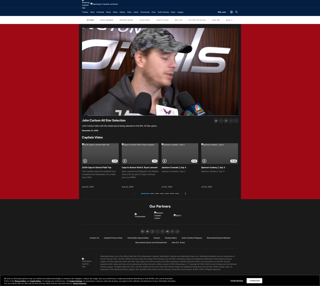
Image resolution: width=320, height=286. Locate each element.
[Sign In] (231, 11)
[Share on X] (221, 121)
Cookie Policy (35, 281)
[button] (145, 193)
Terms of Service (79, 283)
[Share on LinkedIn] (226, 121)
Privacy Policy (20, 281)
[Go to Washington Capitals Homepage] (104, 4)
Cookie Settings (75, 281)
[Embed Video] (236, 121)
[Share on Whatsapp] (216, 121)
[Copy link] (231, 121)
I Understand (254, 281)
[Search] (236, 11)
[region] (160, 280)
